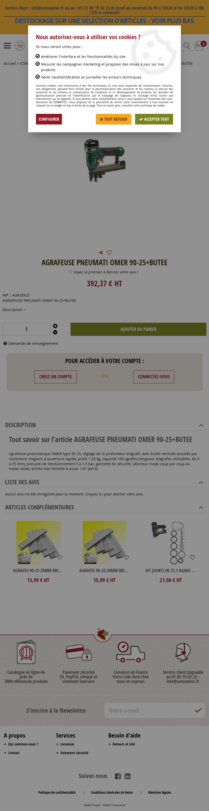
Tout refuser (115, 119)
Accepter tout (156, 119)
